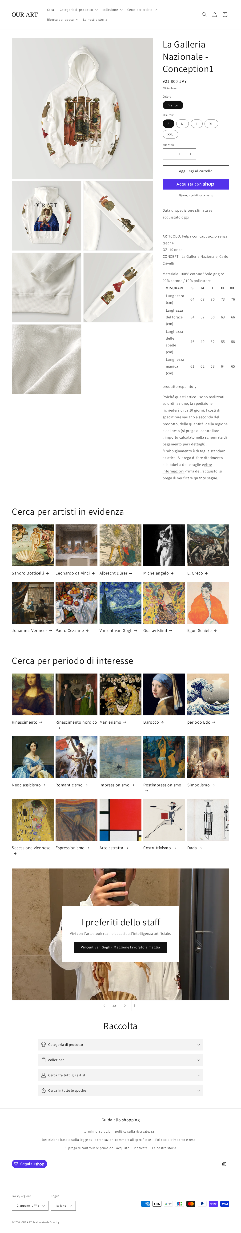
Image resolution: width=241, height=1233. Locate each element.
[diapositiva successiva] (125, 1005)
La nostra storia (164, 1148)
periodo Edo (199, 722)
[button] (78, 10)
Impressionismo (114, 785)
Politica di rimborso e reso (175, 1140)
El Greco (195, 573)
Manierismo (110, 722)
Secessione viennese (31, 847)
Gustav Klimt (155, 630)
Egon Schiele (199, 630)
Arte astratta (111, 847)
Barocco (151, 722)
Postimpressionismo (162, 785)
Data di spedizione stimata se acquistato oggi (188, 214)
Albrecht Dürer (113, 573)
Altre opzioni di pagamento (196, 195)
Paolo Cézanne (70, 630)
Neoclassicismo (26, 785)
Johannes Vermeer (29, 630)
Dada (192, 847)
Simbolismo (198, 785)
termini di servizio (97, 1131)
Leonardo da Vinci (73, 573)
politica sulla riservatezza (134, 1131)
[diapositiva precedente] (104, 1005)
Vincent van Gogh (116, 630)
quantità (168, 145)
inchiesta (141, 1148)
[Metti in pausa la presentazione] (137, 1005)
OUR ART (26, 1222)
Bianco (173, 105)
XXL (170, 134)
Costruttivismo (157, 847)
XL (211, 124)
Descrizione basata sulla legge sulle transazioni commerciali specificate (96, 1140)
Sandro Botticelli (28, 573)
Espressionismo (70, 847)
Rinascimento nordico (76, 722)
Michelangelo (156, 573)
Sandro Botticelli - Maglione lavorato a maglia (120, 947)
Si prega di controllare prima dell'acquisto (97, 1148)
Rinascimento (24, 722)
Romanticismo (69, 785)
